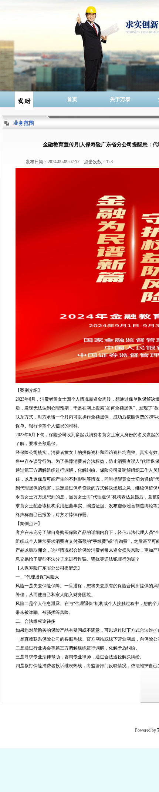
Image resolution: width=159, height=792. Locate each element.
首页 (72, 99)
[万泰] (24, 99)
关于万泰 (120, 99)
